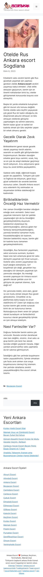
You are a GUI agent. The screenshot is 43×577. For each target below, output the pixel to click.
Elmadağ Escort (10, 502)
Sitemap (11, 566)
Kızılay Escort (9, 521)
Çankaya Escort (10, 494)
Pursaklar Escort (10, 533)
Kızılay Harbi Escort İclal (14, 428)
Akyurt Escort (9, 474)
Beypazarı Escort (14, 386)
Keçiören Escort (10, 517)
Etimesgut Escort (11, 505)
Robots (19, 566)
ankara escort (29, 566)
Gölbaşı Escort (10, 509)
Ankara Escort (9, 482)
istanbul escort (29, 571)
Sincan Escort (9, 540)
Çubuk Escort (9, 498)
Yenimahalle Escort (12, 544)
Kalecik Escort (9, 513)
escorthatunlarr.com (13, 571)
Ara (35, 403)
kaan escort (35, 568)
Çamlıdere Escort (11, 490)
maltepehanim (23, 568)
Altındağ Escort (10, 478)
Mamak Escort (10, 525)
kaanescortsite (10, 568)
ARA (5, 398)
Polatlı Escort (9, 529)
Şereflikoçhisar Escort (13, 537)
